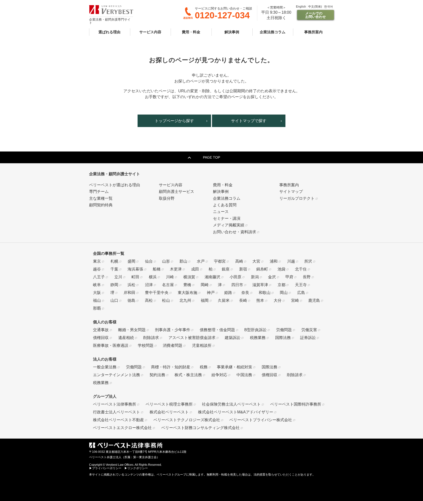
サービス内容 (150, 31)
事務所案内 (313, 31)
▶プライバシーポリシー (105, 468)
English (301, 6)
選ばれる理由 (109, 31)
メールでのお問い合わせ (315, 15)
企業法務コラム (272, 31)
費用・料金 (191, 31)
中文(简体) (315, 6)
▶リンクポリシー (136, 468)
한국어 (328, 6)
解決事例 (231, 31)
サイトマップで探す (248, 121)
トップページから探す (174, 121)
